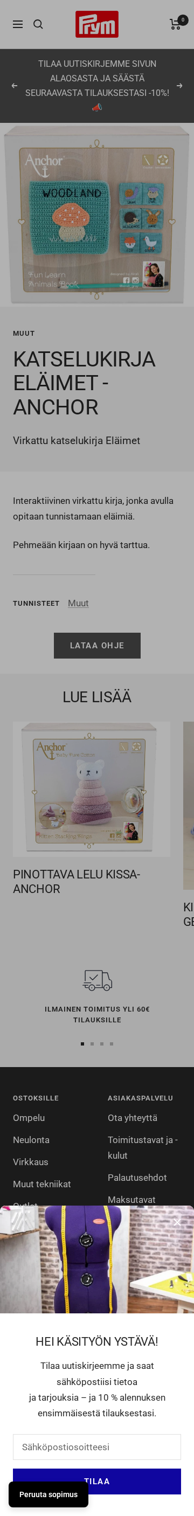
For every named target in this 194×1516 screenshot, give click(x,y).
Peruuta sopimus (48, 1494)
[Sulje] (177, 1222)
